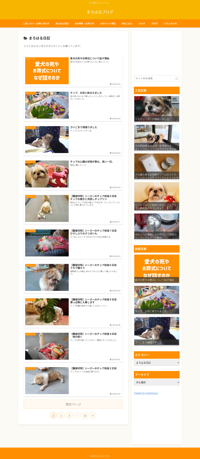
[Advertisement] (157, 51)
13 (85, 415)
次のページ (73, 404)
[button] (177, 78)
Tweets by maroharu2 (146, 393)
